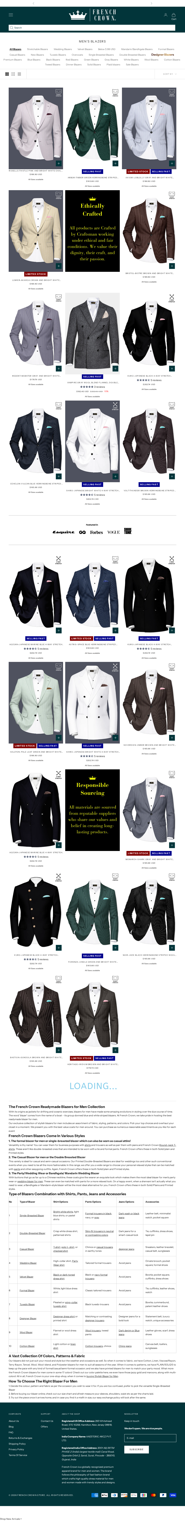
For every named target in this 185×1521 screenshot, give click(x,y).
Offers (44, 1426)
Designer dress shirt (64, 1316)
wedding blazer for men (30, 1181)
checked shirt (60, 1250)
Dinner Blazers (73, 64)
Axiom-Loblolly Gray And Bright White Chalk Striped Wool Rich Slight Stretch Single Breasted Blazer (149, 177)
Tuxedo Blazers (58, 54)
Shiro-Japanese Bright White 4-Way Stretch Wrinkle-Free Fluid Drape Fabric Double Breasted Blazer (92, 752)
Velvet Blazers (85, 49)
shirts (88, 1145)
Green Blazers (91, 59)
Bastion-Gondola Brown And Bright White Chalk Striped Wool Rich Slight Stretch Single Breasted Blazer (36, 1057)
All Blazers (15, 49)
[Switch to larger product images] (7, 74)
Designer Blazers (162, 54)
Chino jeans (125, 1346)
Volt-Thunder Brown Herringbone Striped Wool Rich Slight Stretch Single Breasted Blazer (149, 490)
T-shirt (56, 1247)
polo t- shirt (67, 1247)
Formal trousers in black (98, 1213)
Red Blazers (72, 59)
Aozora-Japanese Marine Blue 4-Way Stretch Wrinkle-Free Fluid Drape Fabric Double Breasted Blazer (35, 852)
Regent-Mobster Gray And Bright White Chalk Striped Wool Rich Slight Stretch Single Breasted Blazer (36, 376)
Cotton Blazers (172, 59)
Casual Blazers (17, 54)
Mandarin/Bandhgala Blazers (136, 49)
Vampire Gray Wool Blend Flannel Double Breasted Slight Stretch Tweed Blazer (92, 382)
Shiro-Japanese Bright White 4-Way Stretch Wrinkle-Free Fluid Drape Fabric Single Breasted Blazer (92, 490)
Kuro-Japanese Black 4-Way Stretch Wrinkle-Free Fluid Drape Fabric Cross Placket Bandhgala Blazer (35, 955)
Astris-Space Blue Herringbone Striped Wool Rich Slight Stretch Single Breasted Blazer (92, 644)
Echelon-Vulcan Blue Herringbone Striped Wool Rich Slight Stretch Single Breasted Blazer (35, 484)
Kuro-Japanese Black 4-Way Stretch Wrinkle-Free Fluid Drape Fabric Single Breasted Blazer (149, 376)
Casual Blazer (27, 1249)
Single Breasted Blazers (101, 54)
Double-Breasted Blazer (32, 1233)
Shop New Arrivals (10, 1518)
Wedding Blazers (63, 49)
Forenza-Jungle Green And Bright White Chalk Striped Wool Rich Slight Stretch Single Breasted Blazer (92, 962)
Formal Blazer (27, 1290)
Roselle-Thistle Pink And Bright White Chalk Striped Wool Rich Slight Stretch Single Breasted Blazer (36, 171)
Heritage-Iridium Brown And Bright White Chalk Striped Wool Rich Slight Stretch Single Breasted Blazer (92, 1064)
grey (96, 1217)
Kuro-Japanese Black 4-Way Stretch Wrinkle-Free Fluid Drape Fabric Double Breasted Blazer (149, 644)
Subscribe (137, 1449)
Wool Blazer (26, 1332)
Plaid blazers (113, 64)
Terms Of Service (18, 1455)
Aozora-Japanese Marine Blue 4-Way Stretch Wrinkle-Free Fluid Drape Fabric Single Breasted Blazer (35, 644)
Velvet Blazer (26, 1276)
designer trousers (94, 1320)
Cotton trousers (94, 1346)
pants (17, 1169)
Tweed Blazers (52, 64)
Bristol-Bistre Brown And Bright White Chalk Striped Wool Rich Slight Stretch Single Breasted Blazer (149, 273)
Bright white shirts (63, 1211)
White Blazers (131, 59)
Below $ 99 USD (106, 49)
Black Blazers (53, 59)
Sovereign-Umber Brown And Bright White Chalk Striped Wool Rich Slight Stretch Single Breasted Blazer (149, 745)
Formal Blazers (166, 49)
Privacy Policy (16, 1449)
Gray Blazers (111, 59)
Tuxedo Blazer (27, 1304)
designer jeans (126, 1249)
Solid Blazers (94, 64)
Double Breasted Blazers (132, 54)
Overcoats (77, 54)
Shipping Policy (17, 1443)
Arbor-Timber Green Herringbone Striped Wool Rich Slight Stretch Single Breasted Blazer (92, 177)
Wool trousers (93, 1330)
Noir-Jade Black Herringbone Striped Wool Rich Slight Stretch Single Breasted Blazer (149, 955)
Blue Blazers (33, 59)
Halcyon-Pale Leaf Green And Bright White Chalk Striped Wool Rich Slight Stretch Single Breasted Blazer (36, 752)
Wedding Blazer (28, 1262)
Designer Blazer (28, 1318)
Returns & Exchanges (20, 1437)
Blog (11, 1426)
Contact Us (47, 1421)
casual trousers (104, 1247)
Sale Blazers (132, 64)
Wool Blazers (151, 59)
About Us (14, 1421)
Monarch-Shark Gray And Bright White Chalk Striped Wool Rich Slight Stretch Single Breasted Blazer (149, 859)
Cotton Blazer (27, 1346)
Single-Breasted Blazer (32, 1215)
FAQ (11, 1432)
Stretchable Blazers (37, 49)
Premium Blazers (12, 59)
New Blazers (37, 54)
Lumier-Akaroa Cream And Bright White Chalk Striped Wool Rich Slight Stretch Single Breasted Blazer (36, 280)
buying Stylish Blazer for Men (102, 1376)
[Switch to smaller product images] (13, 74)
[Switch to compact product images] (19, 74)
